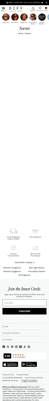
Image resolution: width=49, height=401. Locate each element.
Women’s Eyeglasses (12, 271)
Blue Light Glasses (37, 267)
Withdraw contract (10, 380)
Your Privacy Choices (34, 378)
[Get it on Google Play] (29, 364)
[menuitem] (33, 9)
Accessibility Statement (12, 378)
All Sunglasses (24, 275)
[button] (3, 9)
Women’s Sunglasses (12, 267)
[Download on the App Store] (10, 364)
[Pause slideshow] (46, 2)
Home (20, 33)
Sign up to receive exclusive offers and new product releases (24, 295)
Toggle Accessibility (29, 381)
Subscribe (24, 311)
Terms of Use (8, 375)
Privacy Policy (22, 375)
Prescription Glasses (36, 271)
